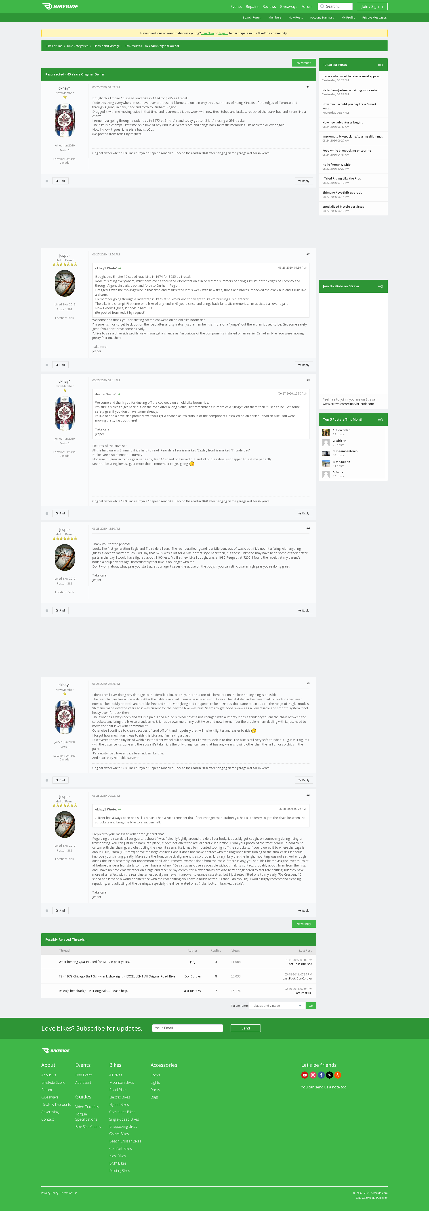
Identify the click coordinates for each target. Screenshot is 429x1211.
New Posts (296, 17)
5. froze (338, 472)
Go (311, 1006)
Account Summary (322, 17)
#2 (308, 254)
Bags (155, 1097)
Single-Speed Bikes (124, 1119)
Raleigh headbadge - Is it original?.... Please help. (93, 991)
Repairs (252, 6)
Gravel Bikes (119, 1133)
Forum (306, 6)
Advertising (50, 1111)
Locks (155, 1075)
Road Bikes (118, 1089)
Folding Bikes (119, 1170)
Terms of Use (68, 1193)
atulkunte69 (192, 991)
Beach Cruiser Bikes (125, 1141)
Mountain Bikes (121, 1082)
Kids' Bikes (117, 1155)
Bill (310, 993)
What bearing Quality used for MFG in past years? (94, 962)
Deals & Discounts (56, 1104)
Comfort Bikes (120, 1148)
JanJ (192, 962)
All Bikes (115, 1075)
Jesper (64, 255)
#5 (308, 683)
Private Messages (374, 17)
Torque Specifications (86, 1117)
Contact (47, 1119)
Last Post (294, 964)
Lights (155, 1082)
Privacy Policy (49, 1193)
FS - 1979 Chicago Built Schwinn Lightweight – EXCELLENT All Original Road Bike (117, 976)
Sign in (377, 6)
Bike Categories (77, 46)
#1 (308, 86)
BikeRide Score (53, 1082)
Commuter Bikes (122, 1111)
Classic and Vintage (106, 46)
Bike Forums (54, 46)
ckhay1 (65, 88)
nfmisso (306, 964)
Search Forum (252, 17)
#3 (308, 380)
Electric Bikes (119, 1097)
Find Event (83, 1075)
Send (246, 1028)
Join (365, 6)
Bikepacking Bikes (123, 1126)
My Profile (348, 17)
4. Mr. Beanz (341, 462)
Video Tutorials (87, 1106)
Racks (155, 1089)
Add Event (83, 1082)
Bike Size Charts (88, 1126)
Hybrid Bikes (119, 1104)
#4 (308, 528)
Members (275, 17)
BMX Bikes (117, 1163)
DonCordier (192, 976)
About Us (48, 1075)
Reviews (269, 6)
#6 (308, 795)
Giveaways (288, 6)
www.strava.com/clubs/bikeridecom (348, 404)
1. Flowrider (341, 430)
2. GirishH (340, 440)
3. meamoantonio (345, 451)
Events (236, 6)
